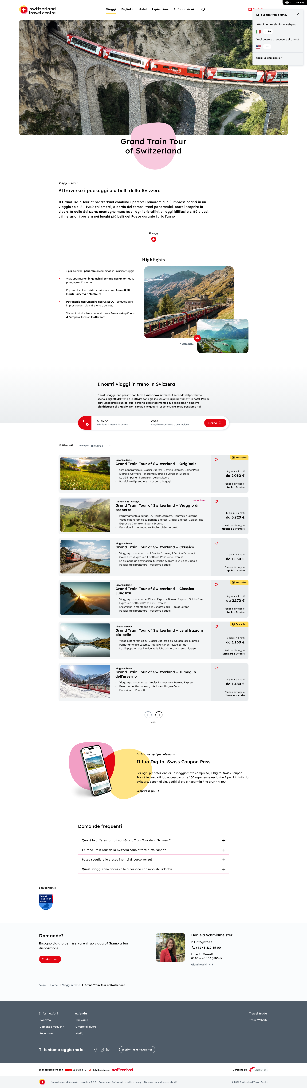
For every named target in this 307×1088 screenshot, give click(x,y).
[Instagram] (102, 1049)
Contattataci (50, 959)
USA (267, 46)
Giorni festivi (199, 964)
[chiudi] (298, 13)
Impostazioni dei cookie (64, 1082)
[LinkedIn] (108, 1049)
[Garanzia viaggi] (258, 1069)
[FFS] (75, 1069)
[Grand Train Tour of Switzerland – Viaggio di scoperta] (153, 515)
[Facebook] (95, 1049)
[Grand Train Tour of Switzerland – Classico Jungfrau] (153, 599)
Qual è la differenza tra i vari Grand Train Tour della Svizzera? (126, 840)
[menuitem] (111, 9)
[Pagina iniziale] (37, 10)
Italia (268, 31)
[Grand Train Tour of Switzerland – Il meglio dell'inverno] (153, 682)
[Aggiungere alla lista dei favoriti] (216, 459)
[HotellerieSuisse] (99, 1069)
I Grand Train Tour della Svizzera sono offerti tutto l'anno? (124, 850)
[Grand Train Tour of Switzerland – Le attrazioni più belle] (153, 640)
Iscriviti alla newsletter (137, 1049)
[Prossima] (158, 714)
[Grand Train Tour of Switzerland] (46, 902)
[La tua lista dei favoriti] (203, 10)
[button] (118, 423)
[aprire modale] (197, 338)
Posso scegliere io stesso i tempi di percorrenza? (117, 859)
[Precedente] (148, 714)
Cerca (212, 423)
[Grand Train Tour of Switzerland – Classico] (153, 557)
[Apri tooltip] (283, 130)
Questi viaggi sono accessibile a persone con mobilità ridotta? (127, 869)
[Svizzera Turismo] (122, 1069)
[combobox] (102, 445)
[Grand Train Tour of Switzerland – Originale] (153, 474)
